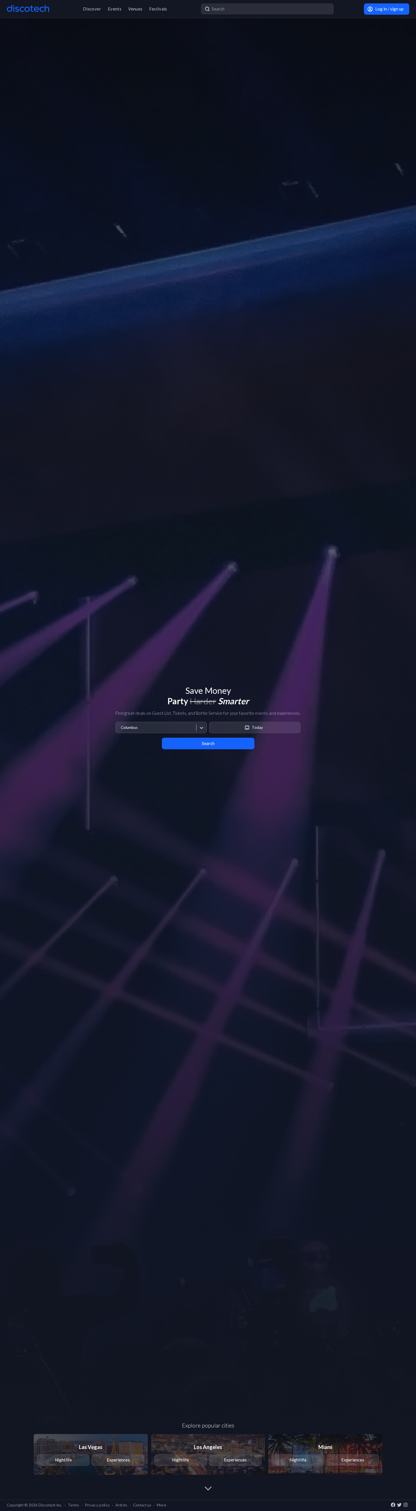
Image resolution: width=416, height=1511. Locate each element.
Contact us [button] (142, 1505)
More (161, 1505)
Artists (121, 1505)
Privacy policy (97, 1505)
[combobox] (120, 727)
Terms (73, 1505)
